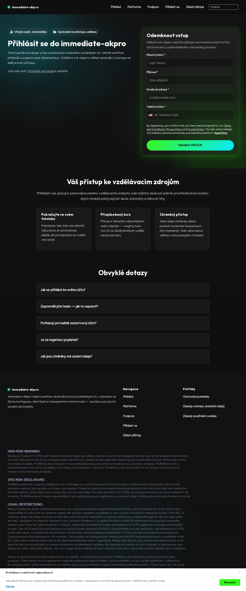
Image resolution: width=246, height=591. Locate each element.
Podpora (153, 7)
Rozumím (230, 582)
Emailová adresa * (158, 89)
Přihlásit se (172, 7)
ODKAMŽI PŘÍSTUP (190, 145)
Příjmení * (152, 72)
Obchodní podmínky (196, 396)
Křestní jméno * (156, 55)
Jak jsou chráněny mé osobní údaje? (66, 356)
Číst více (10, 586)
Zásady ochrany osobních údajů (204, 406)
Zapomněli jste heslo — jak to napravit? (69, 306)
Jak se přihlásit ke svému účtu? (63, 290)
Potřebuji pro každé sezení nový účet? (68, 323)
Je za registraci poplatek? (59, 339)
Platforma (134, 7)
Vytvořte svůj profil (41, 71)
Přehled (116, 7)
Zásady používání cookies (200, 416)
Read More (221, 132)
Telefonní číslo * (156, 106)
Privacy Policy (174, 129)
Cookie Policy (196, 129)
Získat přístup (195, 7)
